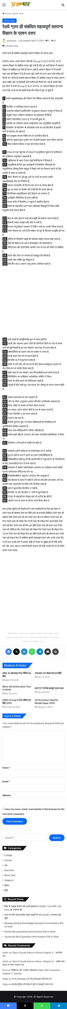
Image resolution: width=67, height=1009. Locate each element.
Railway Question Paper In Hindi (18, 637)
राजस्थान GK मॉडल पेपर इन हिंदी (48, 673)
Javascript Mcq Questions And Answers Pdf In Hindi (31, 936)
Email (6, 781)
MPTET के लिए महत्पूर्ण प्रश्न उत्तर (49, 688)
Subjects (8, 880)
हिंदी (6, 890)
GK (5, 865)
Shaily (5, 979)
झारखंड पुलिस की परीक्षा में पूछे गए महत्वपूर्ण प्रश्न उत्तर (32, 984)
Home (7, 13)
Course (8, 860)
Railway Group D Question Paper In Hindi (44, 633)
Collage (8, 855)
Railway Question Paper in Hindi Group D (46, 637)
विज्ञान (6, 885)
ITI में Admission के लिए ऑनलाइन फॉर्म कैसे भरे (32, 979)
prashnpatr (11, 40)
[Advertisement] (33, 303)
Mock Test (18, 13)
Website (6, 795)
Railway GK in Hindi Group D (18, 633)
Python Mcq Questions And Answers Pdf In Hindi (29, 931)
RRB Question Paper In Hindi (33, 641)
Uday (5, 984)
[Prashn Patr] (21, 4)
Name (6, 767)
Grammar (9, 870)
